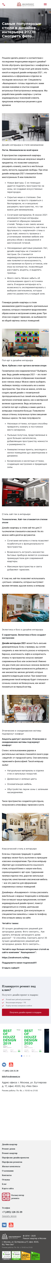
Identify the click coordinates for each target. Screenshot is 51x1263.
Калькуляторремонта (17, 1196)
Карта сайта (8, 1188)
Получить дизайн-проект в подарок (25, 1012)
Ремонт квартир (9, 1153)
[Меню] (47, 4)
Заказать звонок (9, 1216)
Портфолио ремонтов (12, 1162)
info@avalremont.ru (11, 1076)
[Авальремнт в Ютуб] (11, 1225)
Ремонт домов (8, 1149)
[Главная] (25, 4)
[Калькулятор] (6, 1197)
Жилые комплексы (11, 1166)
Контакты (7, 1175)
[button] (21, 1056)
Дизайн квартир (9, 1144)
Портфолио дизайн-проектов (15, 1157)
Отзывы (6, 1180)
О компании (7, 1171)
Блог (4, 1184)
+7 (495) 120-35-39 (10, 1071)
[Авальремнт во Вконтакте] (4, 1225)
